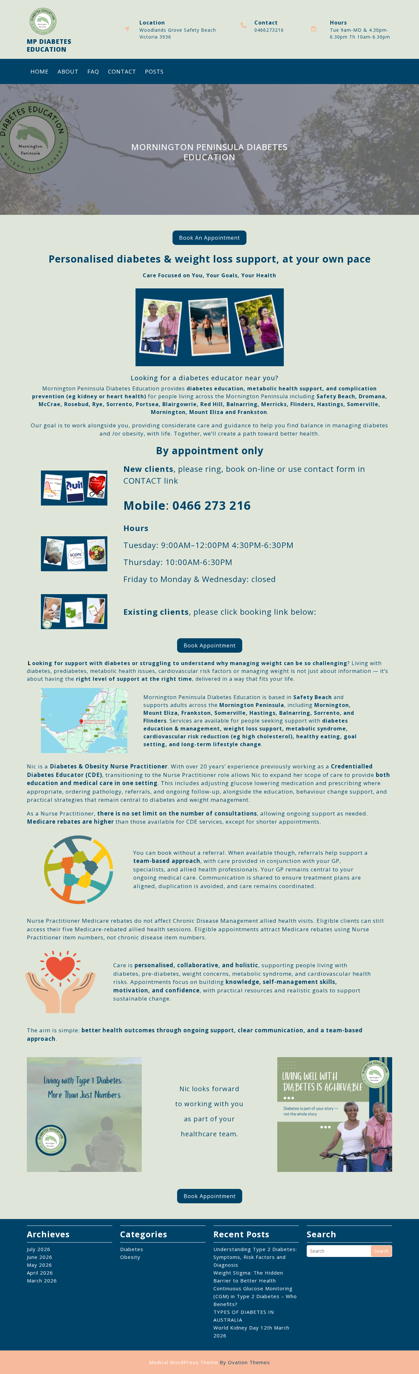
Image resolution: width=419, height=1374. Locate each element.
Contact (122, 71)
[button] (209, 238)
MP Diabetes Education (49, 45)
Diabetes (131, 1249)
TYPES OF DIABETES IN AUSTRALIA (243, 1316)
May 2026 (39, 1265)
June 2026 (39, 1257)
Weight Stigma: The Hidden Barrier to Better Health (248, 1276)
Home (39, 71)
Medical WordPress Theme (209, 1362)
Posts (154, 71)
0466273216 (269, 30)
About (68, 71)
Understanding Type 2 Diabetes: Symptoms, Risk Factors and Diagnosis (255, 1257)
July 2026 (38, 1249)
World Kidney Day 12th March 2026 (251, 1331)
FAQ (93, 71)
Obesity (130, 1257)
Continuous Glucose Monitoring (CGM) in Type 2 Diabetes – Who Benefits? (255, 1296)
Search (381, 1251)
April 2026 (40, 1272)
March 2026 (42, 1280)
